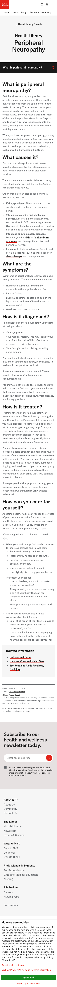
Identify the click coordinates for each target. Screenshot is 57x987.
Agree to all (28, 977)
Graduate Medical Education (21, 874)
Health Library (19, 12)
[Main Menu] (51, 4)
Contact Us (10, 813)
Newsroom (10, 830)
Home (6, 12)
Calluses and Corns (20, 657)
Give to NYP (11, 848)
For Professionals (14, 870)
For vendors (11, 905)
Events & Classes (14, 835)
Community (10, 809)
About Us (9, 804)
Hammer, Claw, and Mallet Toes (27, 661)
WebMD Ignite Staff (17, 692)
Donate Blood (12, 857)
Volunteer (9, 852)
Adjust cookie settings (13, 965)
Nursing (8, 879)
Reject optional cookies (28, 983)
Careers (8, 892)
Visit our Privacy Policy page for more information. (26, 970)
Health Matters (13, 826)
